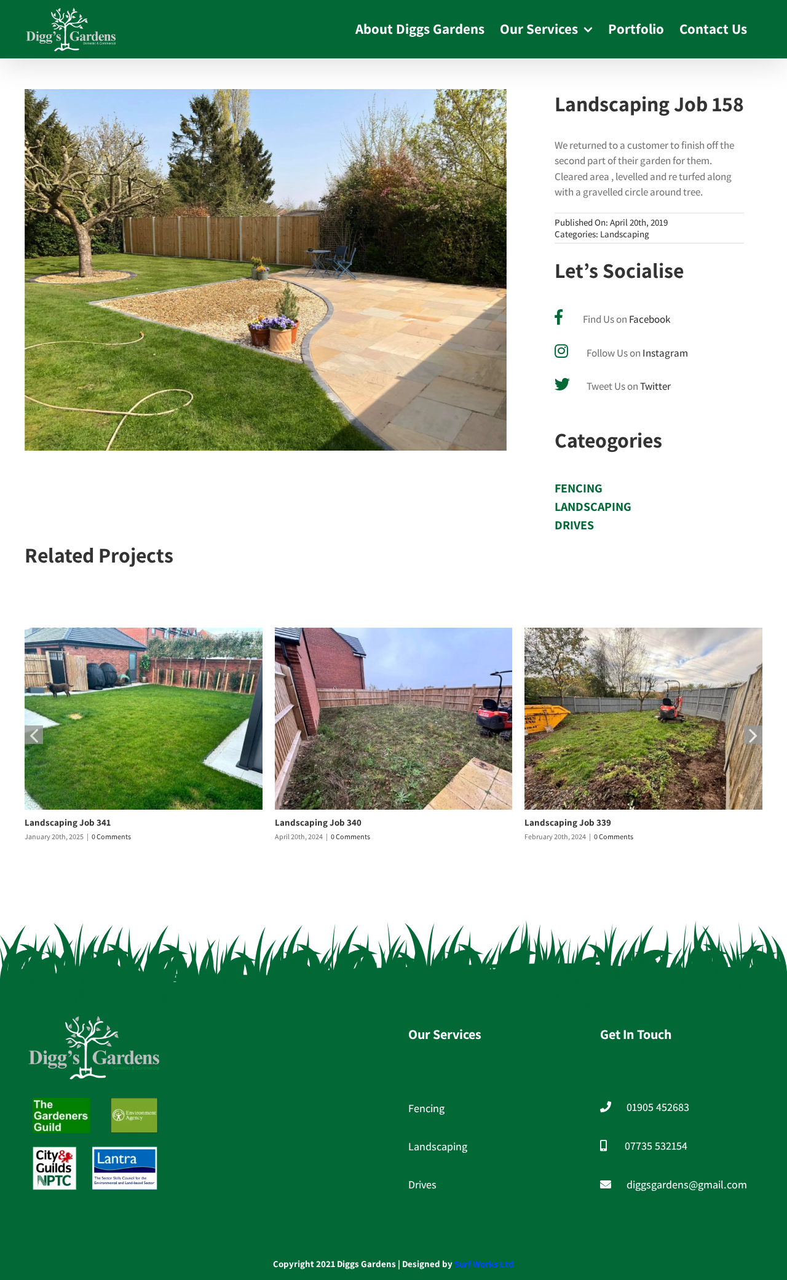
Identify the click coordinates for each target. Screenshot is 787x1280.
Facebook (649, 319)
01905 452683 (658, 1107)
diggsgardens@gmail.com (687, 1184)
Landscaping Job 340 (318, 822)
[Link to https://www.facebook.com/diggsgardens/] (559, 317)
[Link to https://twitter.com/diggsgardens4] (562, 384)
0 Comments (111, 836)
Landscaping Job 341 (68, 822)
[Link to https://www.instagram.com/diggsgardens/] (561, 350)
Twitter (655, 386)
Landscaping (624, 234)
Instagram (665, 353)
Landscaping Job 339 (567, 822)
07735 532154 (656, 1146)
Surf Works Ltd (484, 1264)
